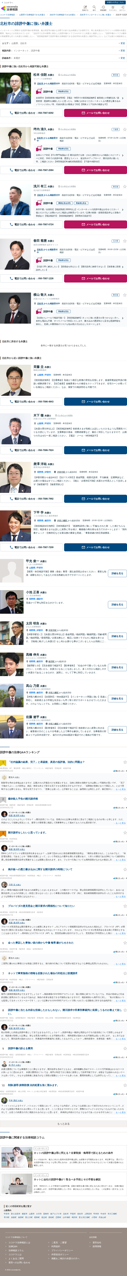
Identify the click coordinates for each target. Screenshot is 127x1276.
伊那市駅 (61, 472)
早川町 (6, 1217)
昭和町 (37, 1217)
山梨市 (32, 1214)
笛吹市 (80, 1214)
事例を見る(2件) (64, 203)
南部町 (21, 1217)
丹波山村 (102, 1217)
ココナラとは (15, 1254)
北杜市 (40, 83)
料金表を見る (63, 91)
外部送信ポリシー (60, 1254)
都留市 (24, 1214)
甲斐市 (73, 1214)
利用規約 (55, 1246)
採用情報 (97, 1246)
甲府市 (48, 375)
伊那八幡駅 (62, 520)
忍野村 (58, 1217)
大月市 (39, 1214)
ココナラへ (8, 3)
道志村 (44, 1217)
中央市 (103, 1214)
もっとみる (63, 1123)
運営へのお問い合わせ (19, 1262)
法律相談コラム (16, 1250)
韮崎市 (46, 1214)
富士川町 (29, 1217)
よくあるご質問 (16, 1258)
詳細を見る (117, 573)
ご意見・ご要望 (59, 1242)
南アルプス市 (55, 1214)
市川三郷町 (112, 1214)
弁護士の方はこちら (115, 2)
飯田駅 (51, 661)
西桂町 (51, 1217)
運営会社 (97, 1242)
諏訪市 (40, 599)
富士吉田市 (15, 1214)
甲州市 (96, 1214)
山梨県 (40, 375)
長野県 (40, 472)
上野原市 (88, 1214)
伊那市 (48, 472)
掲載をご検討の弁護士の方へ (65, 1258)
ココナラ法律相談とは (19, 1242)
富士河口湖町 (84, 1217)
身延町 (14, 1217)
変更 (123, 43)
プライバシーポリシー (62, 1250)
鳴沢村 (74, 1217)
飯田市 (48, 520)
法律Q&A (13, 1246)
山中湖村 (66, 1217)
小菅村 (94, 1217)
